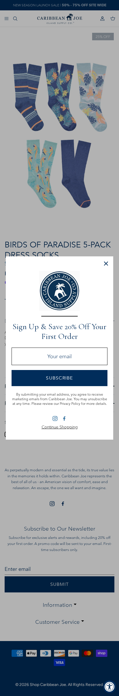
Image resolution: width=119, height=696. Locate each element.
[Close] (106, 263)
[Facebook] (64, 418)
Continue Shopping (60, 427)
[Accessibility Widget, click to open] (109, 686)
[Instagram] (55, 418)
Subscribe (59, 378)
